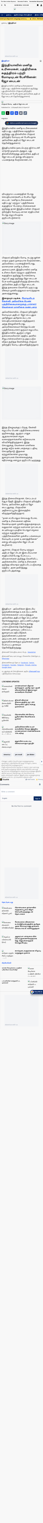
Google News (7, 667)
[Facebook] (12, 113)
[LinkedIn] (16, 113)
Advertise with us (11, 56)
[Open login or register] (41, 5)
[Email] (21, 113)
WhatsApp (5, 659)
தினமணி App (34, 672)
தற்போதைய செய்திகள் (23, 15)
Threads (28, 665)
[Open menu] (1, 5)
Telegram (20, 665)
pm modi (18, 755)
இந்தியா (5, 61)
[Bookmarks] (37, 5)
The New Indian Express (8, 1)
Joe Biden (30, 755)
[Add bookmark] (41, 61)
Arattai (33, 665)
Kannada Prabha (23, 1)
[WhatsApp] (3, 113)
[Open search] (5, 5)
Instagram (5, 665)
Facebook (24, 663)
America (7, 755)
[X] (7, 113)
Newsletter (32, 652)
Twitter (31, 663)
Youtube (13, 665)
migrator (4, 119)
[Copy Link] (25, 113)
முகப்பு (8, 15)
